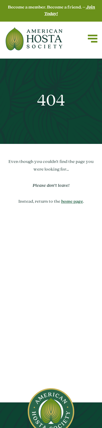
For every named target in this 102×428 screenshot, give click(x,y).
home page (72, 201)
